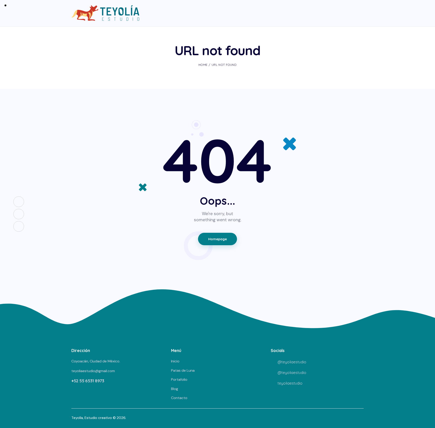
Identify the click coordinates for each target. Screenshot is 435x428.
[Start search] (360, 13)
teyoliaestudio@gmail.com (93, 371)
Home (202, 65)
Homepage (217, 239)
